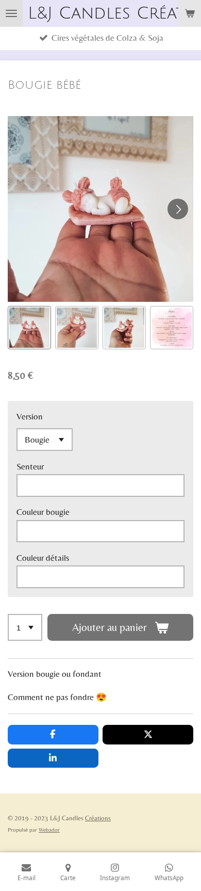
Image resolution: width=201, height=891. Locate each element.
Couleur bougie (43, 512)
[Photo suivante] (177, 209)
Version (29, 417)
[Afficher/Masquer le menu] (11, 13)
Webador (49, 830)
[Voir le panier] (189, 13)
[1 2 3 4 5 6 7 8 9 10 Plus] (25, 627)
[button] (29, 327)
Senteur (30, 467)
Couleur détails (42, 558)
